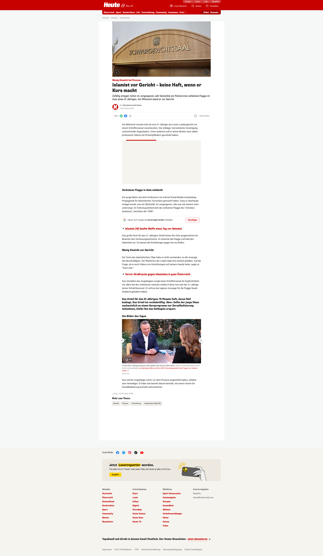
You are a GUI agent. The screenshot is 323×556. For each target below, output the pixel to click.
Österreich (109, 12)
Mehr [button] (181, 12)
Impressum (107, 549)
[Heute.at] (112, 4)
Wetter (105, 517)
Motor (166, 517)
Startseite (105, 18)
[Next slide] (201, 340)
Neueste (214, 12)
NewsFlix (197, 493)
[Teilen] (130, 116)
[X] (123, 452)
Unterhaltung (147, 12)
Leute (135, 497)
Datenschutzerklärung (150, 549)
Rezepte (167, 501)
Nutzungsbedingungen (172, 549)
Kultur (135, 501)
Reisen (166, 521)
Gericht (116, 403)
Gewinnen (173, 12)
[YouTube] (141, 452)
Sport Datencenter (172, 493)
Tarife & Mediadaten (123, 549)
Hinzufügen (192, 220)
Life (138, 12)
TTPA (136, 549)
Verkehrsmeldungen (172, 513)
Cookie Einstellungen (193, 549)
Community (161, 12)
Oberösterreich (125, 18)
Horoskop (137, 509)
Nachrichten (108, 505)
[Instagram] (129, 452)
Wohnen (166, 509)
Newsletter (107, 521)
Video (206, 12)
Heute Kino (137, 517)
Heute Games (138, 513)
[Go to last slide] (122, 340)
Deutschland (108, 501)
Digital (135, 505)
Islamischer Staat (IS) (152, 403)
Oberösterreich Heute (132, 105)
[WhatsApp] (121, 116)
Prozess (125, 403)
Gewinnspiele (169, 497)
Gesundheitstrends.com (203, 497)
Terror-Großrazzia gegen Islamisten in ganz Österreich (157, 274)
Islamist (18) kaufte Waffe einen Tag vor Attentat (153, 228)
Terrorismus (136, 403)
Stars (135, 493)
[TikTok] (135, 452)
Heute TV (136, 521)
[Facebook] (125, 116)
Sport (118, 12)
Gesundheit (168, 505)
